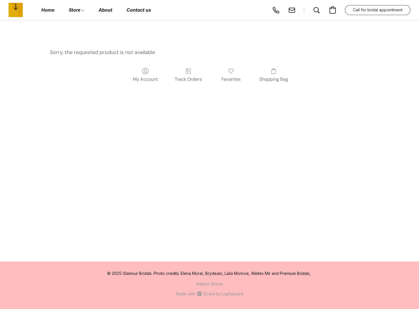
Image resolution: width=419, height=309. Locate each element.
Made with (209, 293)
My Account (145, 79)
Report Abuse (210, 283)
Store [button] (75, 10)
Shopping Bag (273, 79)
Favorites (231, 79)
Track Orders (188, 79)
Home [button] (47, 10)
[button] (16, 10)
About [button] (105, 10)
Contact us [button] (139, 10)
